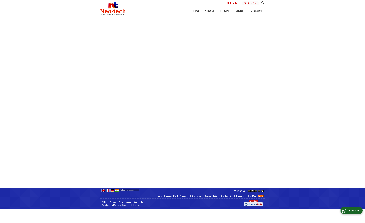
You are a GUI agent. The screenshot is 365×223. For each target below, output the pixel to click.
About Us (209, 11)
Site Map (252, 196)
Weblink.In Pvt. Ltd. (132, 205)
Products (224, 11)
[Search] (262, 2)
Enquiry (240, 196)
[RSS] (261, 196)
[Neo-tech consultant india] (113, 8)
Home (196, 11)
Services (240, 11)
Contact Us (256, 11)
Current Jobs (211, 196)
